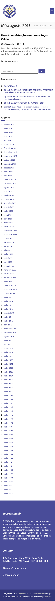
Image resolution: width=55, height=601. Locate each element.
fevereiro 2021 (10, 286)
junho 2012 (8, 321)
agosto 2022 (9, 246)
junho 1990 (8, 431)
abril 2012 (8, 325)
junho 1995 (8, 411)
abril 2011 (7, 344)
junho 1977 (8, 482)
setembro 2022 (10, 242)
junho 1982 (8, 462)
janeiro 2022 (9, 274)
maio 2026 (8, 136)
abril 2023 (8, 219)
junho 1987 (8, 442)
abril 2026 (8, 140)
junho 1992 (8, 423)
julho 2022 (8, 250)
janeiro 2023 (9, 227)
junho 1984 (8, 454)
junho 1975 (8, 490)
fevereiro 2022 (10, 270)
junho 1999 (8, 395)
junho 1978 (8, 478)
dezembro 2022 (10, 231)
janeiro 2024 (9, 195)
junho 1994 (8, 415)
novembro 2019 (10, 289)
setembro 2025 (10, 164)
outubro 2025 (9, 160)
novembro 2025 (10, 156)
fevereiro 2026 (10, 148)
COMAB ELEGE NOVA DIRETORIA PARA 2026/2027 (24, 103)
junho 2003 (8, 380)
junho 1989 (8, 435)
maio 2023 (8, 215)
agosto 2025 (9, 168)
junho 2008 (8, 360)
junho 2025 (8, 172)
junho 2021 (8, 282)
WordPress (47, 597)
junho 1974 (8, 494)
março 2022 (9, 266)
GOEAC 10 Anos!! (10, 86)
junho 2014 (8, 309)
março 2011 (8, 348)
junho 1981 (8, 466)
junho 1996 (8, 407)
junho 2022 (8, 254)
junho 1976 (8, 486)
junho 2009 (8, 356)
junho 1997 (8, 403)
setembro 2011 (10, 333)
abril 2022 (8, 262)
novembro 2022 (10, 235)
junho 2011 (8, 340)
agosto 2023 (9, 207)
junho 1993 (8, 419)
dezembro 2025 (10, 152)
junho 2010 (8, 352)
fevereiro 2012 (10, 329)
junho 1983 (8, 458)
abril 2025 (8, 176)
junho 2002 (8, 384)
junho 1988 (8, 439)
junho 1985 (8, 450)
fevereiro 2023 (10, 223)
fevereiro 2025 (10, 180)
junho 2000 (8, 391)
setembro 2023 (10, 203)
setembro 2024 (10, 183)
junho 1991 (8, 427)
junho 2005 (8, 372)
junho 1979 (8, 474)
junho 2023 (8, 211)
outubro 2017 (9, 293)
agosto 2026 (9, 125)
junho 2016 (8, 301)
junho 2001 (8, 388)
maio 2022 (8, 258)
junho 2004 (8, 376)
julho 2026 (8, 129)
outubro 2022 (9, 238)
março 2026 (9, 144)
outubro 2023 (9, 199)
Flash (19, 597)
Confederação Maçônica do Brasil (31, 594)
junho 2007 (8, 364)
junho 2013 (8, 317)
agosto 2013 (9, 313)
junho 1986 (8, 446)
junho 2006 (8, 368)
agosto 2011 (9, 337)
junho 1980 (8, 470)
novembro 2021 (10, 278)
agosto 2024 (9, 187)
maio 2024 (8, 191)
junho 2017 (8, 297)
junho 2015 (8, 305)
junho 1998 (8, 399)
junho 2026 (8, 132)
